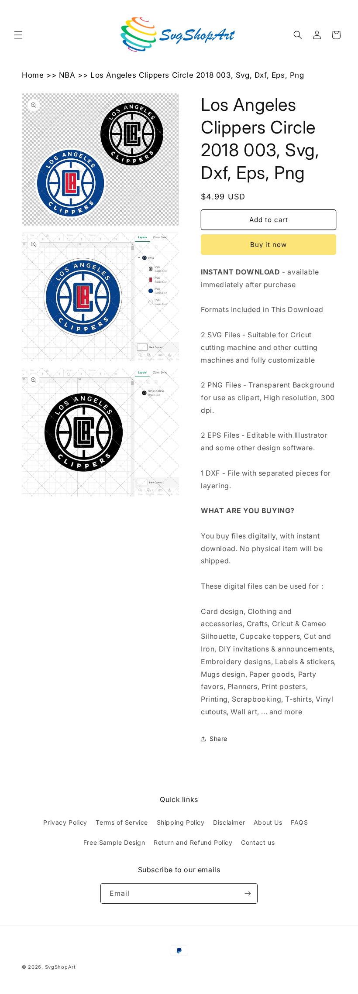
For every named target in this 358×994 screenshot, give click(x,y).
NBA (67, 75)
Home (33, 75)
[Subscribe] (247, 893)
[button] (18, 35)
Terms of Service (122, 822)
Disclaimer (229, 822)
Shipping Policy (181, 822)
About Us (268, 822)
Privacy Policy (65, 822)
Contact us (258, 842)
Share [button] (218, 738)
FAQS (299, 822)
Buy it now (268, 244)
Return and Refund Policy (193, 842)
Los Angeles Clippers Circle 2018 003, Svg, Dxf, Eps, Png (197, 75)
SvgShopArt (60, 967)
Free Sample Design (114, 842)
